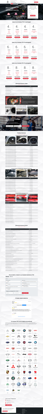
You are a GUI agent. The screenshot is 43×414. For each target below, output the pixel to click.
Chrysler (13, 339)
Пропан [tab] (7, 276)
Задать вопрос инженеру (9, 38)
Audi (18, 333)
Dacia (24, 339)
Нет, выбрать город (15, 3)
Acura (7, 333)
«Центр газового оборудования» (10, 398)
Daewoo (30, 339)
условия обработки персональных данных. (18, 127)
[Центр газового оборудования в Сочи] (7, 1)
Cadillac (30, 333)
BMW (24, 333)
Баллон (7, 285)
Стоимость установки (24, 410)
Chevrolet (7, 339)
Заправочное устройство (25, 285)
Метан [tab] (11, 276)
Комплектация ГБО (8, 280)
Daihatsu (35, 339)
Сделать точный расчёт (17, 37)
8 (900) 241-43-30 (36, 0)
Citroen (19, 339)
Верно (11, 3)
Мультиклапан (23, 280)
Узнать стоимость (33, 15)
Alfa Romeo (13, 333)
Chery (35, 333)
